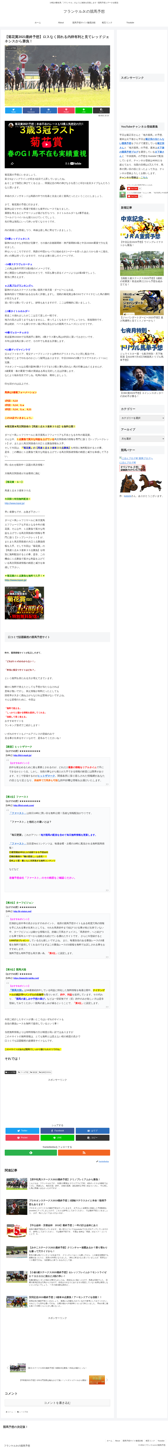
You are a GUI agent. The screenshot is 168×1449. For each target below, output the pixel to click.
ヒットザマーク (46, 775)
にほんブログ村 (127, 462)
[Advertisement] (57, 1100)
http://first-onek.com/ (23, 805)
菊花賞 (34, 1072)
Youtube (161, 1441)
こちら (144, 177)
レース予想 (11, 1072)
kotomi (127, 496)
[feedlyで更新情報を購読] (31, 1153)
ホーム (109, 1441)
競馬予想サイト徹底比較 (133, 1441)
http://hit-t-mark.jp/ (22, 755)
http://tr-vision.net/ (22, 911)
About (117, 1441)
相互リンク (150, 1441)
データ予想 (24, 1072)
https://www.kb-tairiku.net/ (26, 978)
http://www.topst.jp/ (15, 503)
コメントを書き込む (57, 1402)
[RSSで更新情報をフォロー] (84, 1153)
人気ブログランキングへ (20, 285)
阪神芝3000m (46, 1072)
